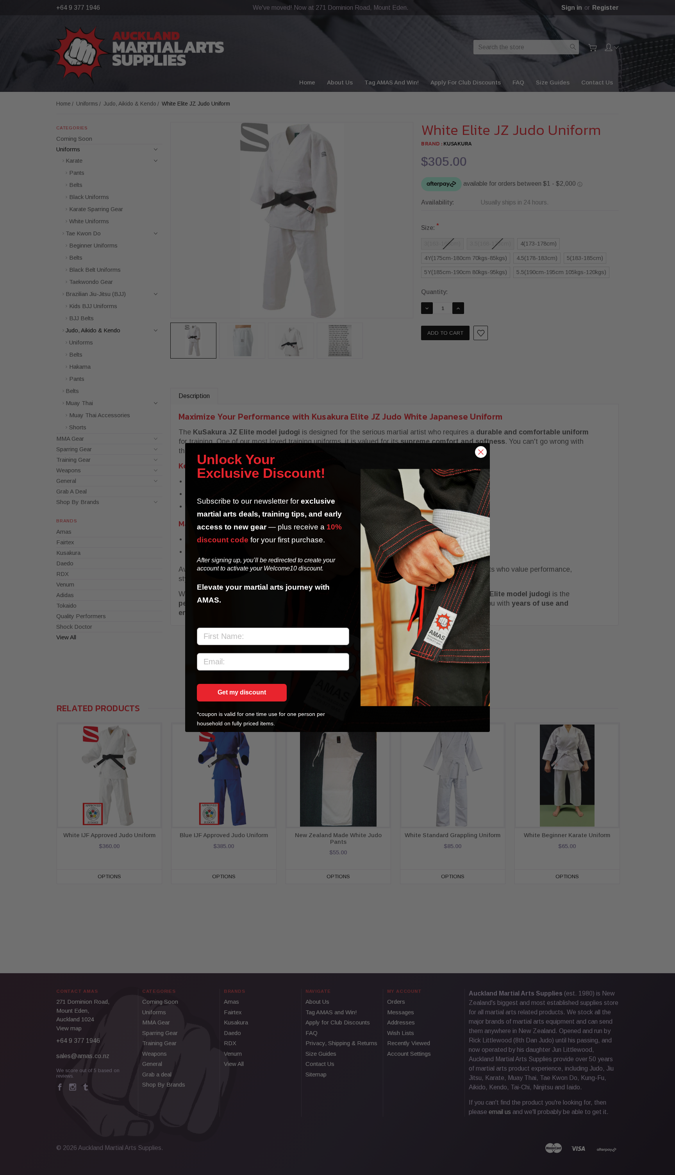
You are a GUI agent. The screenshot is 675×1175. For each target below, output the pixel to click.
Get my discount (242, 692)
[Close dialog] (481, 452)
